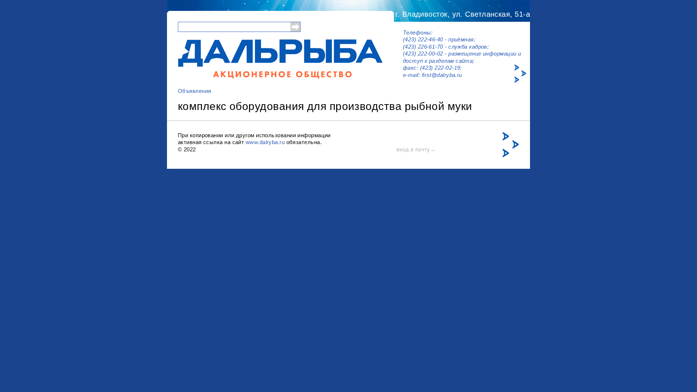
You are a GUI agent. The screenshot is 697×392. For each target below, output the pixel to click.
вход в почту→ (416, 149)
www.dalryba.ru (265, 142)
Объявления (194, 91)
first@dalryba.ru (442, 75)
